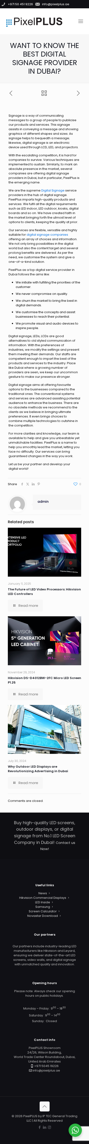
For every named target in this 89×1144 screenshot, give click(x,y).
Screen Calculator (43, 911)
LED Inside (42, 902)
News (42, 893)
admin (43, 501)
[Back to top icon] (45, 1106)
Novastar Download (42, 916)
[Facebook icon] (39, 1127)
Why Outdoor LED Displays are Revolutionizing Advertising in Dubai (38, 768)
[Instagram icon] (49, 1127)
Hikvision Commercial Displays (42, 897)
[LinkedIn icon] (44, 1127)
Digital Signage (53, 190)
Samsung (42, 907)
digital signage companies (47, 234)
